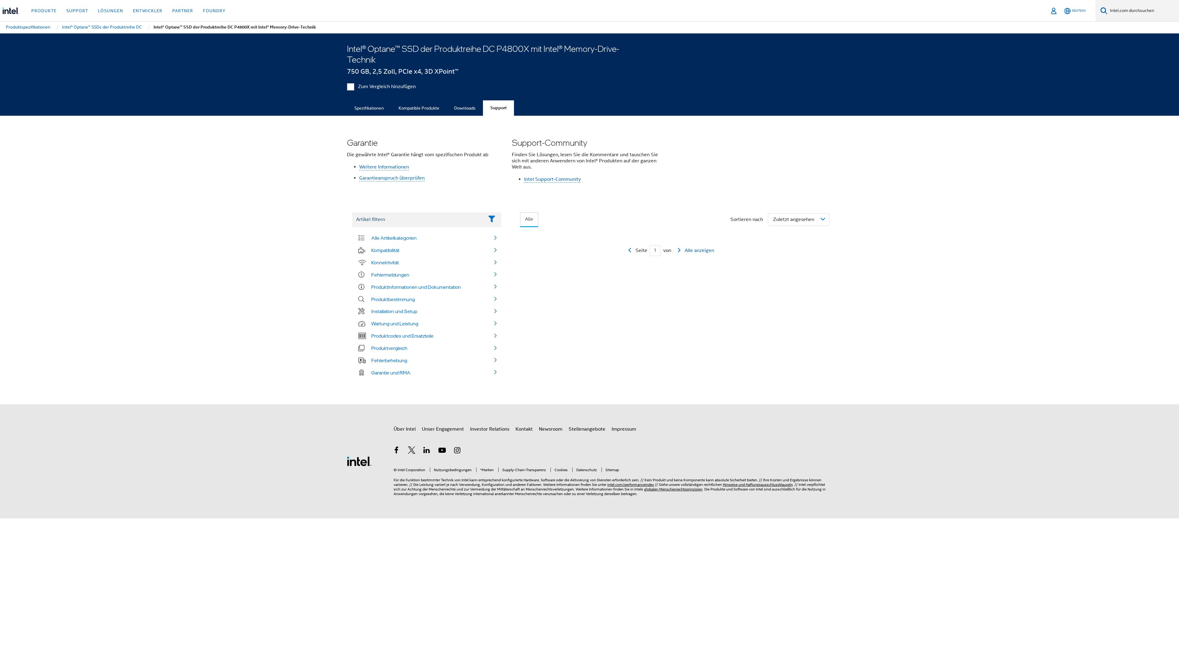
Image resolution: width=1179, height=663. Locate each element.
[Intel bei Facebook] (396, 451)
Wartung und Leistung (394, 323)
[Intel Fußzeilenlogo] (359, 461)
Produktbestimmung (393, 299)
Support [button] (77, 11)
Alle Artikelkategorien (394, 238)
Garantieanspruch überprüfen (392, 178)
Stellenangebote (587, 429)
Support (498, 108)
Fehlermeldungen (390, 275)
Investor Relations (489, 429)
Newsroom (550, 429)
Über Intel (405, 429)
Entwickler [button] (147, 11)
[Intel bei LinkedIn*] (427, 451)
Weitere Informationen (384, 167)
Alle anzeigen (699, 250)
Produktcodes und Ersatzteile (402, 336)
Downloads (465, 108)
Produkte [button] (43, 11)
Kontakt (524, 429)
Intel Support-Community (552, 179)
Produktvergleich (389, 348)
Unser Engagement (443, 429)
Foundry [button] (214, 11)
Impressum (624, 429)
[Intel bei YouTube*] (442, 451)
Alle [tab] (529, 219)
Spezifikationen (369, 108)
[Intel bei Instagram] (457, 451)
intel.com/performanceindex (630, 484)
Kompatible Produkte (419, 108)
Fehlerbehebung (389, 360)
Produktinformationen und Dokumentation (416, 287)
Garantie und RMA (391, 373)
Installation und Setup (394, 311)
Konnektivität (385, 262)
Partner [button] (182, 11)
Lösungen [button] (110, 11)
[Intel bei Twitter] (412, 451)
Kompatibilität (385, 250)
